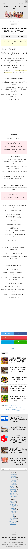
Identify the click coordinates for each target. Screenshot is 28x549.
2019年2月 (13, 486)
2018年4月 (13, 494)
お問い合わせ (14, 534)
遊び (13, 522)
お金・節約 (13, 501)
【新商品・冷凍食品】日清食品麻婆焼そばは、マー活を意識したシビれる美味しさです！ (18, 360)
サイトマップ (12, 532)
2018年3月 (13, 496)
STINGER (20, 546)
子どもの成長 (13, 509)
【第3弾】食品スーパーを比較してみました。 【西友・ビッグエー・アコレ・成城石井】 (18, 369)
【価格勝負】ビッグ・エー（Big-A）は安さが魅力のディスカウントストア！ (18, 419)
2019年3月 (13, 484)
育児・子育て (13, 518)
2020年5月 (13, 474)
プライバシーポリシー (21, 532)
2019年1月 (13, 487)
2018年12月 (13, 489)
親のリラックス (13, 521)
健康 (13, 507)
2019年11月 (13, 477)
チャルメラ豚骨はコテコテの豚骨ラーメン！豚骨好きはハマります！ (18, 379)
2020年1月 (13, 476)
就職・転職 (13, 511)
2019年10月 (13, 479)
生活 (13, 516)
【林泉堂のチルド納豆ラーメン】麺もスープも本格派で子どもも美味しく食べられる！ (18, 388)
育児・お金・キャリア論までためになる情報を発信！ (14, 542)
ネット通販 (13, 505)
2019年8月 (13, 482)
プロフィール (5, 532)
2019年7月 (13, 483)
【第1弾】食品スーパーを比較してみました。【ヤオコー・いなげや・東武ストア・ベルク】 (18, 398)
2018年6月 (13, 491)
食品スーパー (14, 348)
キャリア (13, 502)
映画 (13, 512)
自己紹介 (13, 519)
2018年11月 (13, 490)
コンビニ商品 (13, 504)
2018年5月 (13, 493)
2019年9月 (13, 480)
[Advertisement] (14, 116)
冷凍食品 (13, 508)
